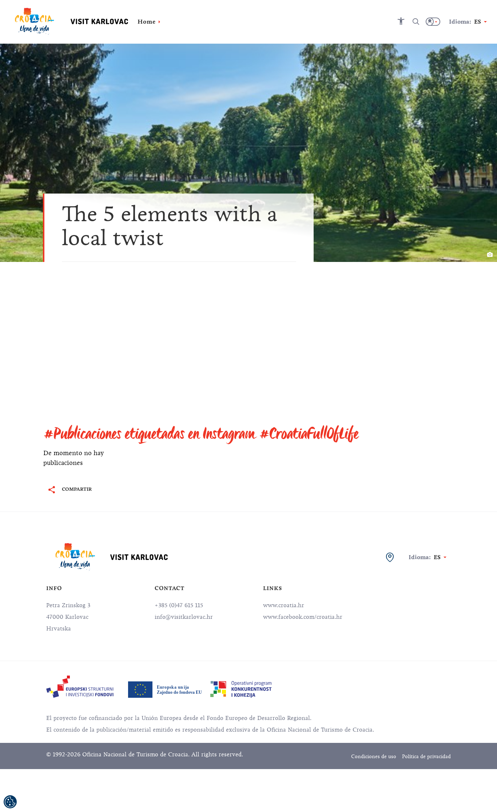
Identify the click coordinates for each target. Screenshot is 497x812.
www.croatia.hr (283, 605)
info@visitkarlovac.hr (184, 617)
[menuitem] (80, 687)
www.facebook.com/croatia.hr (302, 617)
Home (147, 21)
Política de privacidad (426, 756)
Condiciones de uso (373, 756)
